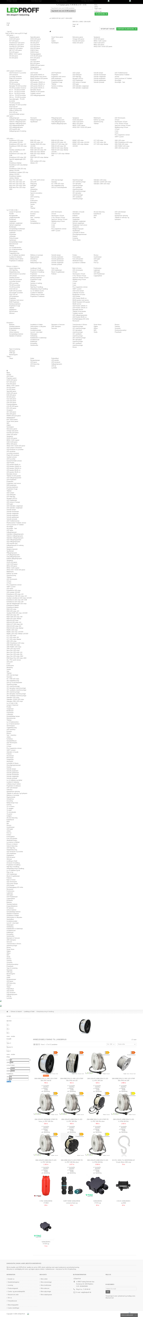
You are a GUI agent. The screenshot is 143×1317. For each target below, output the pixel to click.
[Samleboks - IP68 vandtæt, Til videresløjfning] (46, 1226)
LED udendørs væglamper (80, 88)
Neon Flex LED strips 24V (17, 183)
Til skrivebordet (11, 812)
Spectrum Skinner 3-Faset (59, 219)
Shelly (95, 332)
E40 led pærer (13, 311)
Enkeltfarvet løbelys (15, 176)
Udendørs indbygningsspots (17, 123)
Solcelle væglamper (100, 76)
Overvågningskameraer (80, 234)
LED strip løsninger (57, 180)
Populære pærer (14, 37)
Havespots (33, 118)
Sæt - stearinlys (35, 217)
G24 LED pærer (35, 48)
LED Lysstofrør (13, 283)
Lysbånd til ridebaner (15, 257)
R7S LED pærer (35, 58)
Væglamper (12, 221)
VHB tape (12, 353)
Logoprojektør (98, 276)
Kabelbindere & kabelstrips (38, 338)
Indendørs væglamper (16, 223)
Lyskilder (54, 368)
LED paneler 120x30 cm (37, 84)
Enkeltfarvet (97, 214)
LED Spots (10, 530)
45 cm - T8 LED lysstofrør (17, 90)
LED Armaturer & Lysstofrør (17, 73)
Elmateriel (10, 900)
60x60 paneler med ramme (38, 76)
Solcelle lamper (98, 73)
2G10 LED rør (13, 106)
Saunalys (54, 182)
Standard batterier (14, 326)
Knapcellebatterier (14, 328)
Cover (32, 198)
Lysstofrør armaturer (15, 76)
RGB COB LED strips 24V (38, 150)
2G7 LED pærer (35, 61)
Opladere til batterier (15, 336)
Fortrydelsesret (12, 1301)
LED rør (53, 366)
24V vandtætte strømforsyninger (16, 695)
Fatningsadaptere (35, 54)
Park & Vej (54, 268)
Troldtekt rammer (35, 93)
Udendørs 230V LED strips (102, 183)
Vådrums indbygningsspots (17, 121)
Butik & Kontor (77, 268)
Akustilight (118, 80)
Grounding (33, 260)
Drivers (75, 347)
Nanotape (12, 351)
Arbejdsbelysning (14, 272)
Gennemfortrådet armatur (16, 114)
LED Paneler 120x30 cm (80, 307)
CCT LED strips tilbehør (101, 144)
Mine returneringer (46, 1282)
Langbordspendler (14, 217)
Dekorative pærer (78, 37)
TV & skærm (10, 806)
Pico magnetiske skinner (122, 135)
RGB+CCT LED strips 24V (59, 144)
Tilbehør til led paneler (79, 311)
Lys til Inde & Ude (12, 703)
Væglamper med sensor (80, 225)
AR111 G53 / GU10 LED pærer (103, 46)
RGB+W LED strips (57, 140)
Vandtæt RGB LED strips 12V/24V (17, 613)
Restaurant (76, 321)
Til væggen (10, 808)
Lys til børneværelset (15, 249)
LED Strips (10, 588)
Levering (10, 1285)
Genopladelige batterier (16, 334)
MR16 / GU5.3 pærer (15, 54)
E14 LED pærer (14, 52)
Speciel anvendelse (36, 193)
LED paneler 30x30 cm (37, 88)
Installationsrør (34, 339)
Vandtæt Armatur (14, 277)
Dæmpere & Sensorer (58, 324)
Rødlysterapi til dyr (36, 262)
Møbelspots (97, 118)
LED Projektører (56, 73)
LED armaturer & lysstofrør (17, 274)
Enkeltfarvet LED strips (16, 140)
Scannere (117, 328)
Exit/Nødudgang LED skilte (81, 319)
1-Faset (117, 129)
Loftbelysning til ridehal (16, 259)
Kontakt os (11, 1279)
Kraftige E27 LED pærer (16, 44)
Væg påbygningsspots (58, 121)
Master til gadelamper (57, 272)
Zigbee (53, 41)
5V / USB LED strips (57, 183)
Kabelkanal (33, 341)
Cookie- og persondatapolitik (16, 1291)
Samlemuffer (34, 345)
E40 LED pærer (35, 41)
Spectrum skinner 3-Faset (122, 125)
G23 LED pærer (35, 46)
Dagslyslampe (34, 257)
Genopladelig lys (35, 223)
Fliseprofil (33, 191)
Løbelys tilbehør (14, 178)
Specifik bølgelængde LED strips (17, 603)
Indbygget (33, 185)
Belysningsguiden (13, 1305)
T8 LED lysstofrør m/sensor (17, 88)
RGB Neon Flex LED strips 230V (16, 658)
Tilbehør (53, 84)
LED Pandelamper (99, 274)
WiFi (52, 39)
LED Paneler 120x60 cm (80, 306)
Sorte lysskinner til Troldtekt (123, 78)
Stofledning (33, 336)
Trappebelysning (14, 253)
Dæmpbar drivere (35, 90)
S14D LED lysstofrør (15, 108)
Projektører (54, 74)
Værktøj (117, 326)
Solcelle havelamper (100, 74)
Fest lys (96, 262)
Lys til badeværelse (15, 247)
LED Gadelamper (78, 80)
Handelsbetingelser (13, 1282)
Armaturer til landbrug (36, 270)
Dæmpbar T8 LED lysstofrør (17, 86)
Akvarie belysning (99, 212)
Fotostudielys (77, 257)
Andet (32, 195)
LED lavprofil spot (14, 129)
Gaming (9, 804)
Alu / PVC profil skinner (37, 180)
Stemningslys (13, 251)
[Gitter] (34, 1044)
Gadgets (9, 816)
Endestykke (34, 200)
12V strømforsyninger (79, 182)
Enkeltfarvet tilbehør (15, 163)
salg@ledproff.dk (86, 1292)
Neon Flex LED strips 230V (17, 185)
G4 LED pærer (13, 58)
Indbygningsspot (14, 118)
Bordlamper (12, 227)
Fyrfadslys (33, 221)
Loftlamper (12, 236)
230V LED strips (120, 140)
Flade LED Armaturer (15, 279)
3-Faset (117, 120)
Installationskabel (35, 330)
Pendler (11, 214)
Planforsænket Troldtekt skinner (16, 523)
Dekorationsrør (13, 244)
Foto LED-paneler (78, 259)
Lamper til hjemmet (15, 212)
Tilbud (11, 358)
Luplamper (12, 232)
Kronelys (33, 214)
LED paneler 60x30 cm (37, 86)
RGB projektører (56, 78)
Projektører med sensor (58, 76)
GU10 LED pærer (14, 39)
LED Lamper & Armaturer (14, 447)
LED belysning (34, 364)
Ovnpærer (33, 59)
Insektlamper (98, 257)
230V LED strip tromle (121, 148)
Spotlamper (12, 240)
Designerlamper (35, 360)
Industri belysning (14, 268)
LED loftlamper (77, 74)
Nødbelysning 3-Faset (121, 127)
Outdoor (75, 236)
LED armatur (13, 276)
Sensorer (54, 328)
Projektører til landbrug (37, 272)
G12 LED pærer (35, 44)
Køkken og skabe (99, 120)
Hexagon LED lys (78, 78)
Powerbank (118, 332)
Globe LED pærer (78, 43)
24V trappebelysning (57, 185)
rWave (96, 328)
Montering (54, 88)
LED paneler (55, 360)
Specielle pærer (35, 37)
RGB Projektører (14, 302)
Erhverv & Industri (12, 844)
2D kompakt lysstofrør (16, 292)
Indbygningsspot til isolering (17, 131)
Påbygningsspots (56, 118)
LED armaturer (13, 74)
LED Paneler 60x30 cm (80, 317)
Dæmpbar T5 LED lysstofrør (17, 105)
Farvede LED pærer (78, 41)
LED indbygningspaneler (37, 95)
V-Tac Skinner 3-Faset (58, 217)
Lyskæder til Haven (78, 232)
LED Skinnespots (120, 118)
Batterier (11, 324)
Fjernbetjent (55, 43)
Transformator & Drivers (80, 324)
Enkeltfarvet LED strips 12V (17, 144)
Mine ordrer (44, 1279)
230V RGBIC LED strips (122, 146)
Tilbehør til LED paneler (37, 91)
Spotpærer (97, 37)
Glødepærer (12, 309)
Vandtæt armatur (14, 80)
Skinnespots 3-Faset (121, 121)
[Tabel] (39, 1044)
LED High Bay (77, 76)
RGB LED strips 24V (36, 148)
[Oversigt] (37, 1044)
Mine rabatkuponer (46, 1294)
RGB (95, 215)
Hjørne (32, 187)
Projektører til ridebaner (16, 260)
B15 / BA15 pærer (35, 69)
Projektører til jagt (56, 82)
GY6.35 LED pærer (36, 56)
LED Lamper (76, 73)
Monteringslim (13, 354)
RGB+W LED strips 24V (58, 146)
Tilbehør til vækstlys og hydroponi (17, 793)
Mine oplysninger (46, 1291)
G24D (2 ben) (34, 50)
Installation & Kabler (36, 324)
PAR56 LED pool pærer (37, 65)
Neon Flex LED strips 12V (17, 182)
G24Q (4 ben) (34, 52)
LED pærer (33, 362)
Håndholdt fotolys (78, 260)
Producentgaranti (13, 1288)
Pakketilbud (55, 358)
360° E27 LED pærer (15, 50)
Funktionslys (97, 268)
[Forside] (7, 1011)
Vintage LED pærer (78, 39)
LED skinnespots (78, 270)
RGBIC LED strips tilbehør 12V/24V (17, 633)
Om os (10, 1298)
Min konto (43, 1274)
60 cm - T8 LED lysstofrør (17, 91)
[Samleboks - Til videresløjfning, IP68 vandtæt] (98, 1186)
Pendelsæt (12, 219)
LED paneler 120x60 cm (37, 82)
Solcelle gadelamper (100, 80)
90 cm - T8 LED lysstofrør (17, 93)
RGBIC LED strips (78, 140)
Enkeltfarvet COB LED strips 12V (17, 596)
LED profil (33, 182)
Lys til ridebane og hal (37, 291)
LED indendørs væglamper (81, 86)
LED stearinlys (34, 212)
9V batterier (12, 330)
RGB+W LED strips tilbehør (59, 148)
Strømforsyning (98, 121)
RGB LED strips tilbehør (37, 152)
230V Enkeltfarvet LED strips (123, 142)
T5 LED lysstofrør (14, 103)
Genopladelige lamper (15, 242)
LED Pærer (10, 376)
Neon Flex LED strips (15, 180)
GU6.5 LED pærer (99, 43)
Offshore (11, 313)
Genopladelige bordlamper (17, 229)
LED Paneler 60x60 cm (80, 298)
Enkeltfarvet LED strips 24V (17, 157)
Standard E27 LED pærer (16, 43)
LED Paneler (34, 73)
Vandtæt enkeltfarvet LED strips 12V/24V (19, 598)
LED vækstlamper (120, 212)
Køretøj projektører (57, 80)
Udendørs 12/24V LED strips (102, 182)
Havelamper (76, 214)
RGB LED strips (35, 140)
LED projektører (14, 296)
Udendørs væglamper (79, 221)
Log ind (9, 31)
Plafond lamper (13, 238)
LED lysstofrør (13, 82)
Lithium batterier (14, 332)
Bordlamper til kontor (15, 230)
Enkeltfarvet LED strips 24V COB (17, 600)
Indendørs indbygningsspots (17, 120)
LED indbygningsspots (16, 127)
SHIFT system (119, 136)
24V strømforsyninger (79, 191)
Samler (32, 204)
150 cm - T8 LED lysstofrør (17, 97)
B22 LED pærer (35, 63)
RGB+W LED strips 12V (58, 142)
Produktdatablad (54, 1054)
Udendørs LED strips (100, 180)
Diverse (96, 255)
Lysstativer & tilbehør (79, 262)
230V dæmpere (56, 326)
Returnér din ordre (13, 1294)
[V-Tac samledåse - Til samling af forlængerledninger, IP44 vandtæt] (46, 1186)
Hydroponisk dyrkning (121, 215)
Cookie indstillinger (13, 1308)
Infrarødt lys (34, 259)
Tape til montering (14, 349)
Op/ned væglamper (15, 225)
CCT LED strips (98, 140)
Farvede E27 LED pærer (16, 46)
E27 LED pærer (14, 41)
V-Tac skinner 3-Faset (121, 123)
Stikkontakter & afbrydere (38, 326)
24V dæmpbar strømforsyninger (16, 694)
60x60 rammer (34, 80)
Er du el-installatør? (127, 1315)
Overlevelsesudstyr (120, 330)
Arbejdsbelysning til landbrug (39, 289)
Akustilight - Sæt (120, 82)
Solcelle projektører (99, 78)
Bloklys (32, 215)
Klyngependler (13, 215)
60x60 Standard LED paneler (39, 78)
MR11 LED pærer (99, 44)
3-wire (116, 133)
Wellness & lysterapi (36, 255)
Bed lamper (76, 217)
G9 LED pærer (13, 56)
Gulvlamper (12, 234)
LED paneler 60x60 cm (37, 74)
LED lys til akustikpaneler (59, 187)
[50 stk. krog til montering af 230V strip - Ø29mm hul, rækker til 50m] (123, 1145)
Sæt (31, 206)
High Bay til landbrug (36, 287)
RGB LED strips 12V (36, 142)
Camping (75, 238)
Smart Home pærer (57, 37)
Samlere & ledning (56, 86)
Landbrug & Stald (35, 268)
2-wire (116, 131)
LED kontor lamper (78, 291)
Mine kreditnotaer (46, 1285)
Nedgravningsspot (35, 120)
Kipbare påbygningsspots (59, 123)
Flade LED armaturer (15, 78)
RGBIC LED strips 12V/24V (81, 142)
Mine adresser (45, 1288)
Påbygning (33, 183)
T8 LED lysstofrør (14, 84)
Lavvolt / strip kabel (36, 332)
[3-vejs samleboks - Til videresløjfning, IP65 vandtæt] (123, 1186)
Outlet (32, 358)
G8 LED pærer (34, 43)
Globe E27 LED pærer (16, 48)
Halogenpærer (34, 67)
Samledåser (34, 328)
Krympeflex (33, 343)
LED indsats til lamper (79, 82)
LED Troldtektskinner (121, 73)
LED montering (34, 197)
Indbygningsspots (56, 364)
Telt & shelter (77, 240)
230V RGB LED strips (121, 144)
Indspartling (33, 189)
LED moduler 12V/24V (16, 142)
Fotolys (75, 255)
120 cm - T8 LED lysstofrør (17, 95)
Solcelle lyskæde (99, 82)
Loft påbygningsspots (57, 120)
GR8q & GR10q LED (15, 110)
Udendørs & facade (78, 212)
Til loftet (9, 810)
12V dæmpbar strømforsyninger (16, 688)
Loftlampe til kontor (78, 292)
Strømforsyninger (78, 180)
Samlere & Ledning (36, 283)
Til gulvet (9, 814)
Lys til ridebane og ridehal (17, 255)
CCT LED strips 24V (100, 142)
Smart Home (97, 324)
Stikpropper (33, 334)
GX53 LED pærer (35, 39)
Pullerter (75, 215)
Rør (95, 217)
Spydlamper (34, 121)
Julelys (32, 219)
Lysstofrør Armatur (15, 281)
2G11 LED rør (13, 112)
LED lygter (76, 84)
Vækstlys (118, 214)
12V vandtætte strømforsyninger (16, 690)
